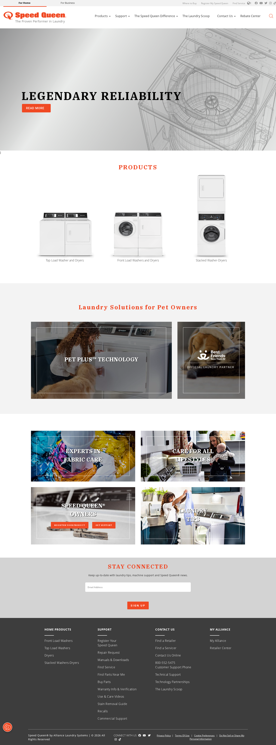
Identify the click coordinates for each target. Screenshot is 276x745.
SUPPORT (105, 629)
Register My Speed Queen (214, 3)
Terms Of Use (182, 735)
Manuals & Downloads (113, 660)
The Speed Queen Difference (154, 16)
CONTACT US (165, 629)
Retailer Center (221, 648)
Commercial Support (112, 718)
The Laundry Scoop (196, 16)
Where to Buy (189, 3)
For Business (68, 3)
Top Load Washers (57, 648)
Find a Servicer (165, 648)
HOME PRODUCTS (57, 629)
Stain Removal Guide (112, 704)
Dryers (49, 655)
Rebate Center (250, 16)
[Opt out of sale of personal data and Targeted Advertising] (7, 727)
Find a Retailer (165, 641)
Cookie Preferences (204, 735)
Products (101, 16)
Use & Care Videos (111, 696)
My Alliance (218, 641)
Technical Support (168, 674)
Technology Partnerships (172, 682)
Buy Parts (104, 682)
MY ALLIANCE (220, 629)
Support (121, 16)
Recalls (103, 711)
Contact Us (225, 16)
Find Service (239, 3)
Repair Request (109, 652)
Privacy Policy (164, 735)
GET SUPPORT (104, 525)
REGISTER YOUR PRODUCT (69, 525)
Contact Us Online (168, 655)
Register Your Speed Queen (107, 643)
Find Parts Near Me (111, 674)
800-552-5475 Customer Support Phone (173, 665)
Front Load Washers (58, 641)
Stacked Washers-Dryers (61, 663)
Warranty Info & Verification (117, 689)
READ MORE (35, 108)
